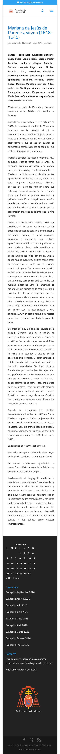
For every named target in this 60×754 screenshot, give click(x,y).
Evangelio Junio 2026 (17, 612)
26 (7, 573)
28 (16, 573)
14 (16, 563)
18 (33, 563)
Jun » (16, 578)
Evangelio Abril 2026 (17, 625)
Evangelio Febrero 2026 (18, 638)
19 (7, 568)
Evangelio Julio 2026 (16, 605)
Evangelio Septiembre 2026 (20, 592)
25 (33, 568)
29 (20, 573)
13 (12, 563)
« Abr (8, 578)
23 (25, 568)
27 (12, 573)
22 (20, 568)
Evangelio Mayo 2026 (17, 618)
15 (20, 563)
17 (29, 563)
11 (33, 558)
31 (29, 573)
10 (29, 558)
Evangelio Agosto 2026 (18, 599)
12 (7, 563)
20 (12, 568)
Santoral (48, 42)
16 (25, 563)
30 (25, 573)
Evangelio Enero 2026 (17, 645)
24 (29, 568)
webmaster (16, 42)
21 (16, 568)
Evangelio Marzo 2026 (17, 632)
